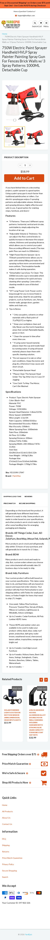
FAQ (4, 839)
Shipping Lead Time (12, 496)
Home (4, 34)
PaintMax (16, 476)
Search (5, 877)
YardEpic (28, 934)
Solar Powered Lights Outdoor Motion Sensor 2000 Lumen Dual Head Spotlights (12, 715)
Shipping (6, 845)
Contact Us (7, 824)
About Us (6, 818)
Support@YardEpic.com (26, 15)
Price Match (10, 503)
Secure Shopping (27, 503)
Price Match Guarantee (12, 858)
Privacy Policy (8, 864)
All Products (7, 811)
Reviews (28, 496)
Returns (5, 851)
